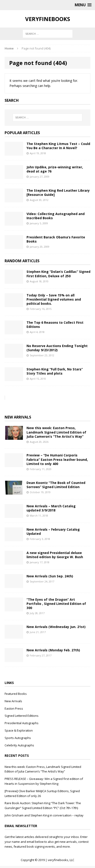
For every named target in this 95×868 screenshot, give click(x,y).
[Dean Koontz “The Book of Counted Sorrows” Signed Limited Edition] (14, 491)
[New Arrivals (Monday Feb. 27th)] (14, 659)
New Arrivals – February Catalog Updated (53, 531)
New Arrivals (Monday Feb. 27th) (53, 650)
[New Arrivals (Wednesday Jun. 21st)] (14, 636)
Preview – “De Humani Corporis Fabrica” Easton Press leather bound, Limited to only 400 (57, 459)
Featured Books (16, 694)
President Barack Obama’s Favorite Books (56, 239)
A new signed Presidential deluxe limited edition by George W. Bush (55, 555)
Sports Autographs (18, 738)
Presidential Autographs (22, 723)
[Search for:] (47, 33)
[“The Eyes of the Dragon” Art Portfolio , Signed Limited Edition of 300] (14, 608)
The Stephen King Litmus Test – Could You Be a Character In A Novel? (58, 146)
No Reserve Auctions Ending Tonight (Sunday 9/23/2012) (57, 348)
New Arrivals (18, 417)
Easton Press (14, 708)
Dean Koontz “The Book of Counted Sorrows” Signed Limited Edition (56, 484)
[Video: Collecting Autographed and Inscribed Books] (14, 223)
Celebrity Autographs (19, 745)
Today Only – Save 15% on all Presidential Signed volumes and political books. (54, 299)
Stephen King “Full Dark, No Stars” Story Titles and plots (55, 371)
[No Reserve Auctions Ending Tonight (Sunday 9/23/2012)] (14, 355)
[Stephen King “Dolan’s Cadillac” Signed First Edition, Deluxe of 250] (14, 281)
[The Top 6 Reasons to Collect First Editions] (14, 331)
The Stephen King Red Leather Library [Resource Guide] (58, 192)
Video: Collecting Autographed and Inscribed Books (56, 216)
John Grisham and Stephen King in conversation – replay (44, 815)
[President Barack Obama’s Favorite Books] (14, 246)
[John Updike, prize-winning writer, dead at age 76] (14, 176)
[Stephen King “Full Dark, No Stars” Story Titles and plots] (14, 378)
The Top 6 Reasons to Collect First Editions (55, 324)
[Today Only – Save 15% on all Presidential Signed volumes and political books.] (14, 304)
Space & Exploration (19, 730)
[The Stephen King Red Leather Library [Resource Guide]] (14, 199)
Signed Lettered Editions (22, 716)
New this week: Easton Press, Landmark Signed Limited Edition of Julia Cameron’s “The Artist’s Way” (56, 432)
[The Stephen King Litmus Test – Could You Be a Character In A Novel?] (14, 153)
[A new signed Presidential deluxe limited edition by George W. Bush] (14, 562)
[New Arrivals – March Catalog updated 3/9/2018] (14, 515)
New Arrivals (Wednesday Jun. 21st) (56, 627)
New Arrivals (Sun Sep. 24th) (50, 576)
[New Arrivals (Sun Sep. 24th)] (14, 585)
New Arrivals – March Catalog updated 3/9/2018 (51, 508)
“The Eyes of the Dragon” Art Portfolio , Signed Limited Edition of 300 (56, 603)
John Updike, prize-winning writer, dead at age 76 (55, 169)
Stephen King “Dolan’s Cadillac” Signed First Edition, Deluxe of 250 (58, 273)
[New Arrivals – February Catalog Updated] (14, 538)
